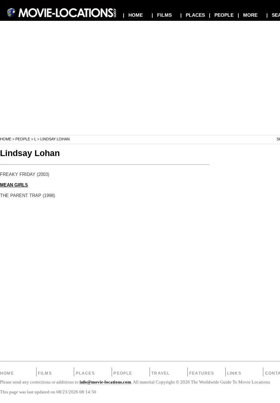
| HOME (133, 15)
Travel (160, 373)
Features (201, 373)
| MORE (247, 15)
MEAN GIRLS (14, 185)
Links (234, 373)
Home (5, 139)
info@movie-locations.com (105, 382)
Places (85, 373)
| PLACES (192, 15)
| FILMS (162, 15)
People (22, 139)
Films (45, 373)
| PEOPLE (221, 15)
